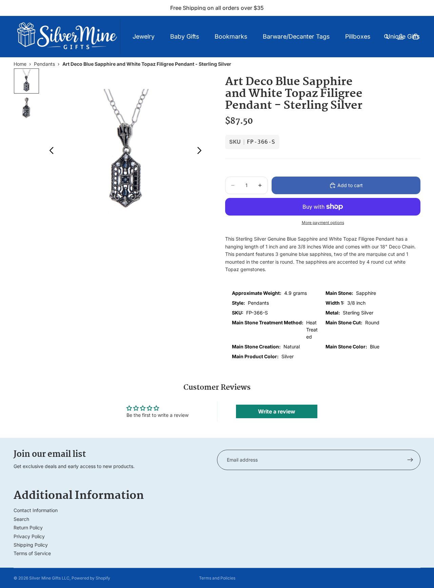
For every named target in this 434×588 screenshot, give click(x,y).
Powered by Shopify (91, 578)
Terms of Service (32, 553)
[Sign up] (410, 460)
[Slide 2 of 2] (26, 107)
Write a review (276, 411)
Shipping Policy (31, 545)
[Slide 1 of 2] (26, 81)
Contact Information (36, 510)
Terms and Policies (217, 578)
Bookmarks (231, 36)
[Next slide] (201, 151)
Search (21, 519)
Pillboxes (357, 36)
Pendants (44, 64)
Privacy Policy (29, 536)
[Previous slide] (49, 151)
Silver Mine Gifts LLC (49, 578)
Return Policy (28, 527)
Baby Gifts (184, 36)
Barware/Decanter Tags (296, 36)
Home (20, 64)
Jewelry (144, 36)
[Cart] (415, 36)
